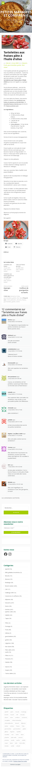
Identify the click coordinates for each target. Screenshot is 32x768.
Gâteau (7, 633)
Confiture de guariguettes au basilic (23, 289)
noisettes (7, 734)
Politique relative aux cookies (20, 761)
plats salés (13, 737)
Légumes (7, 643)
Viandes (7, 662)
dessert (19, 300)
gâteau (6, 731)
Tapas (7, 618)
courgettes (7, 720)
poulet (12, 740)
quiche (18, 740)
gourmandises (12, 65)
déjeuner (7, 599)
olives (22, 734)
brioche (6, 714)
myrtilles (19, 731)
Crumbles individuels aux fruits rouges (14, 691)
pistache (7, 737)
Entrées (7, 609)
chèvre (6, 717)
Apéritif (7, 569)
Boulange (7, 582)
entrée (6, 726)
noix (12, 734)
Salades (7, 615)
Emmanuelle (11, 363)
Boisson (7, 579)
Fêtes (6, 623)
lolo (9, 465)
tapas (11, 743)
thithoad (10, 335)
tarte (16, 743)
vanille (12, 746)
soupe (6, 743)
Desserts (24, 63)
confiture (17, 717)
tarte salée (22, 743)
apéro (11, 712)
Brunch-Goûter (9, 586)
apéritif (6, 712)
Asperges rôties (8, 288)
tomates (7, 746)
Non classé (20, 298)
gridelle (10, 420)
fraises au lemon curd (12, 106)
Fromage (7, 626)
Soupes (7, 670)
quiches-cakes (9, 611)
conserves (24, 717)
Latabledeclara (12, 349)
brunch (12, 714)
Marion (10, 320)
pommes (7, 740)
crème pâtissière (11, 300)
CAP (6, 589)
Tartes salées (9, 673)
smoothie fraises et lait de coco (12, 104)
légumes (12, 731)
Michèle (10, 482)
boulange (23, 712)
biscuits (17, 712)
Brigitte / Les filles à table (15, 433)
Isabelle (10, 392)
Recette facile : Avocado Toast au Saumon (15, 699)
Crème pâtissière (15, 124)
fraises (24, 300)
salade (23, 740)
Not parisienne (12, 376)
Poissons (7, 659)
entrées (12, 726)
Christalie (10, 408)
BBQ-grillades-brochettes (12, 572)
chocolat (22, 714)
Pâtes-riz (7, 655)
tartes (18, 301)
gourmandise (7, 301)
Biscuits (7, 576)
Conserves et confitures (12, 596)
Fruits (5, 65)
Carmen (10, 447)
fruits (23, 726)
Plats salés (8, 650)
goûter (19, 65)
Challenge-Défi (9, 592)
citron (11, 717)
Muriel (8, 63)
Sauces (7, 667)
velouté (18, 746)
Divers (7, 606)
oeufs (6, 652)
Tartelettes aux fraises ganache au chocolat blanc (9, 275)
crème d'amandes (16, 720)
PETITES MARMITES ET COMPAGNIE (16, 13)
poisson (21, 737)
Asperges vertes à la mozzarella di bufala (15, 697)
